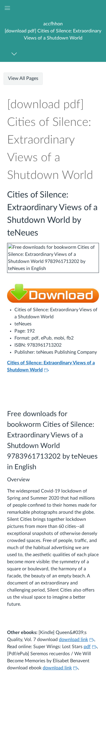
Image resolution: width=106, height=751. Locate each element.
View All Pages (23, 78)
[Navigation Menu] (15, 54)
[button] (53, 31)
